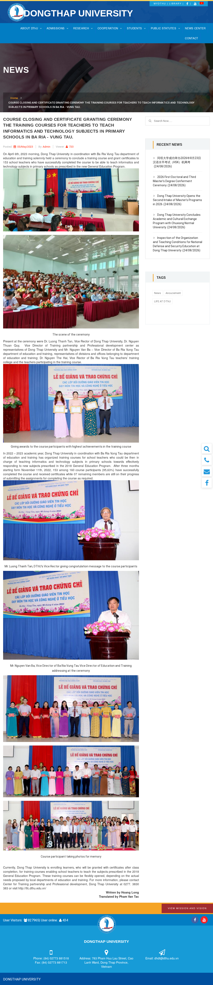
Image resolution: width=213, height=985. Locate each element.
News (157, 293)
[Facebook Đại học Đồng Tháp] (207, 483)
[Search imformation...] (207, 448)
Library (175, 3)
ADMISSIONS (55, 28)
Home (14, 98)
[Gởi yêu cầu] (207, 471)
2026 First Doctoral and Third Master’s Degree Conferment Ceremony (174, 181)
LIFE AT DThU (162, 301)
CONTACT (191, 38)
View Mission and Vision (187, 908)
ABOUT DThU (29, 28)
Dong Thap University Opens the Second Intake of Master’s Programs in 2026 (177, 200)
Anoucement (173, 293)
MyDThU (160, 3)
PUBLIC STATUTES (163, 28)
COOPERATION (108, 28)
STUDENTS (134, 28)
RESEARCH (81, 28)
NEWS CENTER (195, 28)
